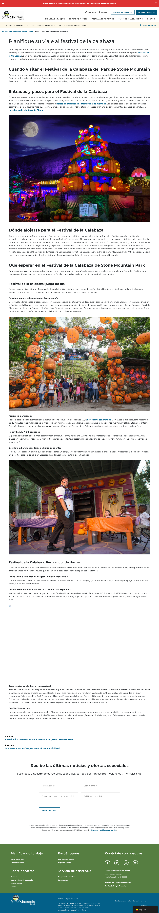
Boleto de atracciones (67, 104)
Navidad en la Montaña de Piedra (26, 110)
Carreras (14, 877)
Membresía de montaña (93, 104)
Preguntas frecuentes (66, 877)
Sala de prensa (16, 883)
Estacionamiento (17, 862)
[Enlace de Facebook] (107, 862)
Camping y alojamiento (130, 19)
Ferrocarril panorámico (99, 420)
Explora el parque (55, 19)
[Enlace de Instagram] (126, 862)
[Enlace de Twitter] (116, 862)
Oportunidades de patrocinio (22, 880)
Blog (31, 31)
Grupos (151, 19)
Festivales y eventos (103, 19)
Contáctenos (63, 880)
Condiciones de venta (123, 901)
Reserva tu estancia (123, 12)
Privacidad (143, 905)
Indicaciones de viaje (66, 859)
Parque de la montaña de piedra (14, 31)
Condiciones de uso (140, 901)
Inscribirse (49, 811)
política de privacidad (108, 830)
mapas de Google (64, 862)
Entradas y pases (78, 19)
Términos (94, 830)
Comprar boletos (146, 12)
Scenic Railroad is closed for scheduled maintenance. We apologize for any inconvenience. (79, 3)
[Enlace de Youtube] (135, 862)
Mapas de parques (17, 859)
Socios (13, 886)
